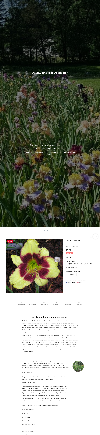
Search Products (20, 304)
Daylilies (46, 231)
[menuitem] (90, 236)
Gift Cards (79, 304)
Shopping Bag (67, 304)
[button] (71, 274)
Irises (54, 231)
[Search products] (95, 236)
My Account (32, 304)
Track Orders (44, 304)
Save (11, 241)
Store (67, 243)
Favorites (55, 304)
